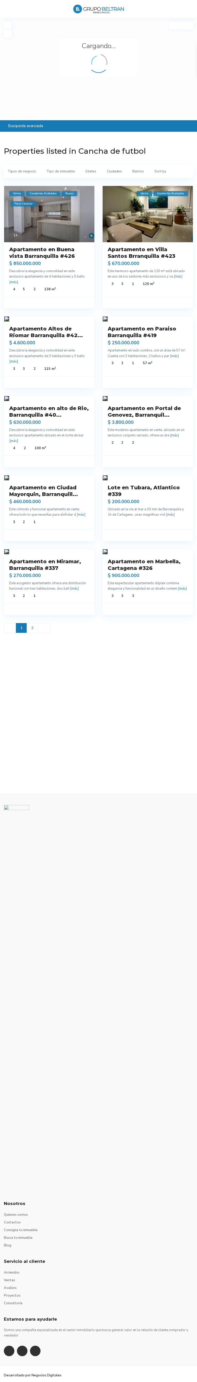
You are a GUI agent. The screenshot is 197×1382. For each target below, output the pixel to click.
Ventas (9, 1280)
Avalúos (10, 1288)
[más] (13, 282)
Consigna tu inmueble (21, 1230)
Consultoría (13, 1303)
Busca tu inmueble (18, 1237)
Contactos (12, 1222)
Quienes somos (16, 1214)
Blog (7, 1245)
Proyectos (12, 1295)
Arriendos (11, 1272)
